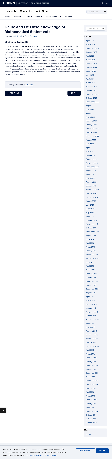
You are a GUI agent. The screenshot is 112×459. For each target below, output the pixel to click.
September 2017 (92, 289)
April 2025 (90, 56)
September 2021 (92, 167)
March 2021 (90, 178)
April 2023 (90, 113)
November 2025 (92, 48)
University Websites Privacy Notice (42, 455)
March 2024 (90, 83)
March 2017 (90, 300)
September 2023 (92, 102)
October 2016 (91, 316)
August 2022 (91, 140)
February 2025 (91, 64)
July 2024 (90, 75)
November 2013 (92, 384)
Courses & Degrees (52, 16)
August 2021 (91, 170)
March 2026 (90, 45)
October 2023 (91, 98)
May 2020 (90, 213)
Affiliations (68, 16)
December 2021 (92, 159)
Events (38, 16)
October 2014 (91, 369)
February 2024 (91, 87)
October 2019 (91, 228)
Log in (88, 434)
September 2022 (92, 136)
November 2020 (92, 190)
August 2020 (91, 201)
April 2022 (90, 148)
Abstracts (29, 85)
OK (101, 451)
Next (74, 93)
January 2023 (91, 125)
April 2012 (90, 407)
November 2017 (92, 281)
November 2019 (92, 224)
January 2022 (91, 155)
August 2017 (90, 293)
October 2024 (91, 67)
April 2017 (90, 297)
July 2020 (90, 205)
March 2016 (90, 327)
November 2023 (92, 94)
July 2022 (90, 144)
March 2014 (90, 377)
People (17, 16)
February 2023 (91, 121)
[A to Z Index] (106, 3)
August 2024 (91, 71)
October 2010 (91, 419)
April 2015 (90, 350)
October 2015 (91, 342)
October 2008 (91, 423)
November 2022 (92, 128)
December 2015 (92, 335)
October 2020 (91, 193)
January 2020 (91, 220)
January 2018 (91, 277)
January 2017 (91, 308)
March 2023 (90, 117)
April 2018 (90, 266)
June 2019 (90, 239)
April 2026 (90, 41)
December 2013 (92, 381)
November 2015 (92, 339)
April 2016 (90, 323)
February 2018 (91, 274)
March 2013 (90, 396)
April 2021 (90, 174)
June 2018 (90, 262)
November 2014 (92, 365)
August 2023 (91, 106)
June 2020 (90, 209)
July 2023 (90, 109)
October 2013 (91, 388)
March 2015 (90, 354)
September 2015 (92, 346)
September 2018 (92, 258)
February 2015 (91, 358)
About (7, 16)
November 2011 (92, 411)
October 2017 (91, 285)
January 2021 (91, 186)
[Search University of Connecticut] (102, 3)
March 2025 (90, 60)
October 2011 (91, 415)
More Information (85, 451)
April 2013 (90, 392)
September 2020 (92, 197)
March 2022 (90, 151)
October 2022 (91, 132)
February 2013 (91, 400)
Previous (13, 93)
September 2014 (92, 373)
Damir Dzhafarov (31, 36)
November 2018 (92, 255)
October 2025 (91, 52)
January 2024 (91, 90)
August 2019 (91, 235)
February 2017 (91, 304)
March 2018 (90, 270)
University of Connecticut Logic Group (27, 11)
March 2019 (90, 247)
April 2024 (90, 79)
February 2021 (91, 182)
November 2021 (92, 163)
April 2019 (90, 243)
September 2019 (92, 232)
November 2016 (92, 312)
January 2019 (91, 251)
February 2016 (91, 331)
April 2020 (90, 216)
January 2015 (91, 362)
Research (27, 16)
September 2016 (92, 319)
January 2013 (91, 404)
